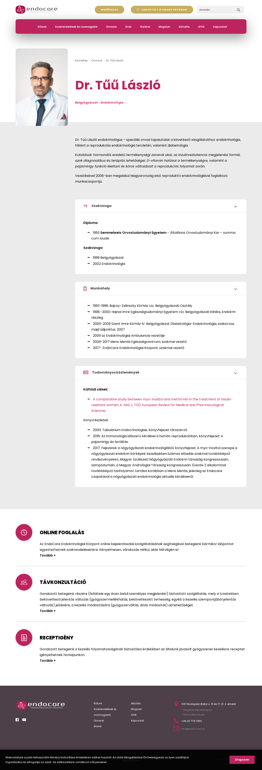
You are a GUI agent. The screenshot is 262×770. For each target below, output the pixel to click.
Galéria (145, 26)
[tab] (160, 205)
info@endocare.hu (193, 728)
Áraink (98, 726)
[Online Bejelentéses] (24, 532)
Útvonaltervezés (194, 715)
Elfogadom (242, 759)
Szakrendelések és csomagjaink (76, 26)
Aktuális (184, 26)
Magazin (164, 26)
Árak (128, 26)
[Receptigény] (24, 637)
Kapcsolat (220, 26)
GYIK (201, 26)
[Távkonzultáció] (24, 582)
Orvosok (111, 26)
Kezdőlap (81, 60)
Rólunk (42, 26)
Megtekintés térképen (197, 710)
